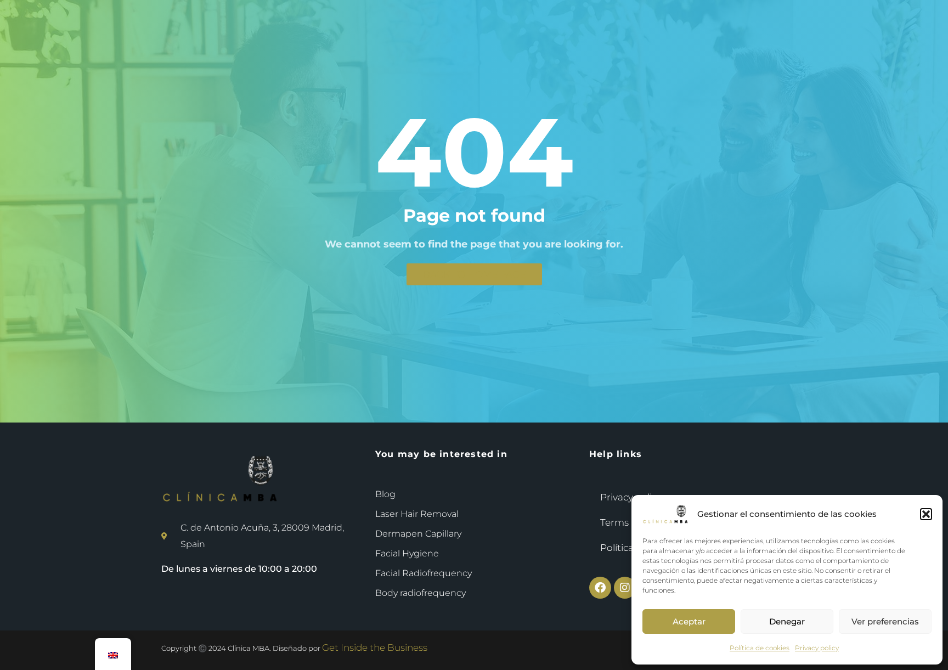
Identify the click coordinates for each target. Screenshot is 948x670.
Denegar (787, 621)
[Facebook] (600, 588)
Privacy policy (817, 648)
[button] (926, 514)
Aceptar (689, 621)
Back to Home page (474, 274)
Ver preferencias (885, 621)
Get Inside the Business (374, 647)
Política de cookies (759, 648)
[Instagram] (625, 588)
